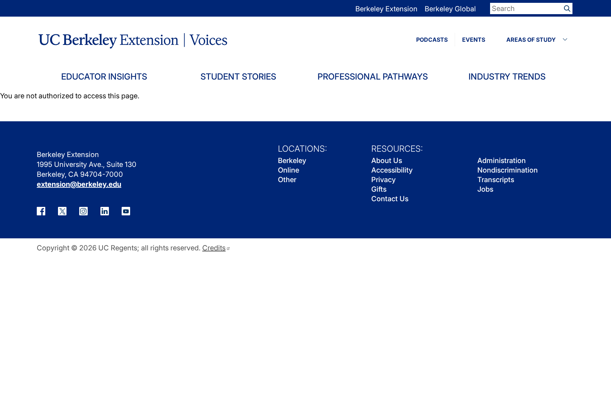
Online (288, 170)
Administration (501, 160)
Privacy (383, 179)
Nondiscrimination (507, 170)
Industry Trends (507, 76)
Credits (214, 248)
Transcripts (495, 179)
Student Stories (238, 76)
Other (287, 179)
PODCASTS (432, 39)
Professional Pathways (373, 76)
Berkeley (292, 160)
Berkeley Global (450, 9)
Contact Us (389, 198)
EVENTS (473, 39)
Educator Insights (104, 76)
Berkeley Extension (386, 9)
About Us (386, 160)
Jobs (485, 189)
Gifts (378, 189)
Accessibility (392, 170)
